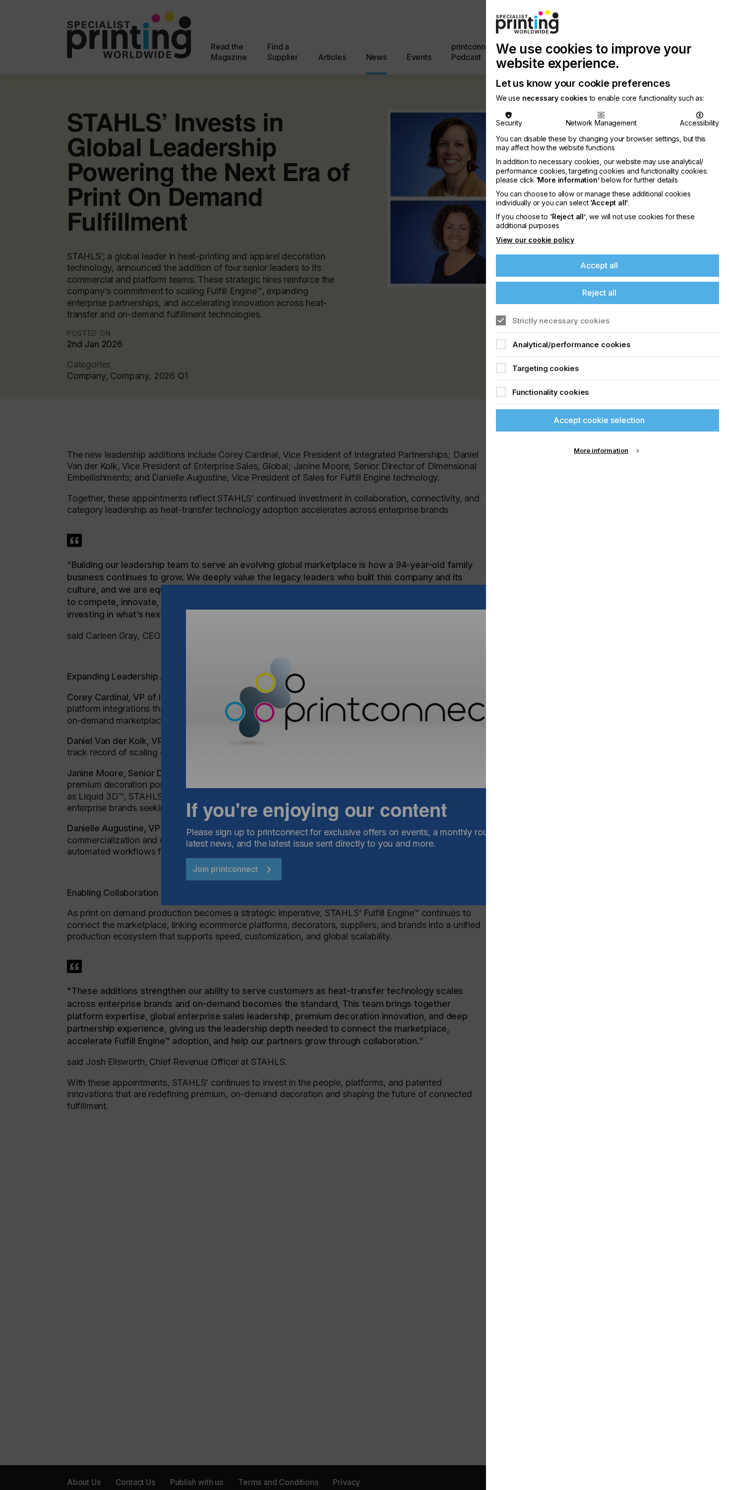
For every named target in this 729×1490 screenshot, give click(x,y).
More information (601, 450)
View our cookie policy (535, 240)
